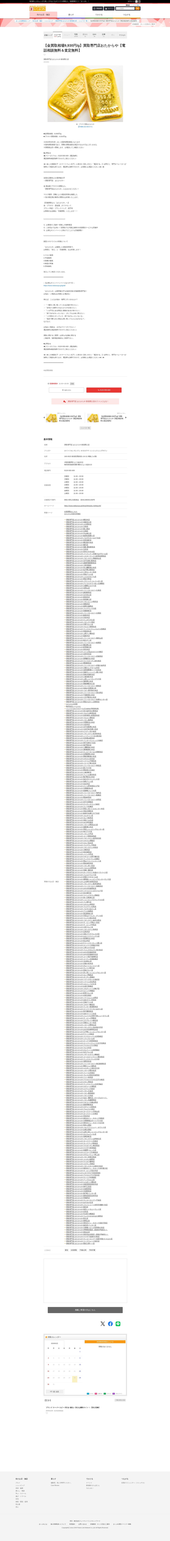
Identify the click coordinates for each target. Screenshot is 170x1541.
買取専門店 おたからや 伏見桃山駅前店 (80, 738)
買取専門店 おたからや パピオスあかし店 (81, 909)
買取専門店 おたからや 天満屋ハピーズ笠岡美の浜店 (85, 1227)
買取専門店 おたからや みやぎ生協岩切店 (81, 952)
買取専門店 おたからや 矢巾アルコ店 (79, 1052)
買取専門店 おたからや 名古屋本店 (78, 893)
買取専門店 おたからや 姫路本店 (78, 636)
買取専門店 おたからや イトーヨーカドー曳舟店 (83, 793)
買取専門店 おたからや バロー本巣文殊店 (81, 1157)
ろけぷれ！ (90, 1488)
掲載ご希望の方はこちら (85, 1310)
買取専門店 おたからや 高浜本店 (78, 1116)
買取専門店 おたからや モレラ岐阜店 (79, 818)
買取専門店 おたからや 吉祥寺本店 (78, 654)
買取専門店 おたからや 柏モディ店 (78, 640)
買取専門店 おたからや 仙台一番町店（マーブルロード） (87, 1098)
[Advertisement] (85, 1447)
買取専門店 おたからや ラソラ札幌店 (79, 806)
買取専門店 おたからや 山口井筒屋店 (79, 822)
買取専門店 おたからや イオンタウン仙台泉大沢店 (84, 1027)
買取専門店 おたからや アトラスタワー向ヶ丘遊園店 (85, 583)
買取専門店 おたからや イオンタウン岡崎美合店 (83, 558)
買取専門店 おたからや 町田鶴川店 (78, 647)
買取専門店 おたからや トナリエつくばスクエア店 (84, 891)
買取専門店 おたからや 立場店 (77, 531)
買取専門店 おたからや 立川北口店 (78, 595)
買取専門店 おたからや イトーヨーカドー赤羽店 (83, 799)
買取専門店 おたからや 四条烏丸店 (78, 631)
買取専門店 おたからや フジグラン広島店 (81, 906)
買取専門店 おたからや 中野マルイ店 (79, 624)
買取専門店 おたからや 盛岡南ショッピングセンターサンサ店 (88, 879)
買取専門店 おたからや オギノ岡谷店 (79, 1082)
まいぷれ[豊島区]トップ (23, 21)
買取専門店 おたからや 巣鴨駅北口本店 (80, 658)
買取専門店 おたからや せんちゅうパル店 (81, 1134)
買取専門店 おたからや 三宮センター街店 (81, 572)
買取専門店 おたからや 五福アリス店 (79, 1002)
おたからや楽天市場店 (72, 514)
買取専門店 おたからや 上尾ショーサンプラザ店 (83, 679)
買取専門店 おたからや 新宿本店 (78, 597)
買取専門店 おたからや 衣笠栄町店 (78, 540)
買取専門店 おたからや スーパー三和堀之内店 (82, 945)
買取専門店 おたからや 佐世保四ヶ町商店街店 (82, 715)
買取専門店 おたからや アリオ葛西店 (79, 911)
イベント (89, 1483)
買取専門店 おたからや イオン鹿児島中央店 (82, 690)
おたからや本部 (71, 704)
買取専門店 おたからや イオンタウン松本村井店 (83, 734)
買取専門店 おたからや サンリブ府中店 (80, 968)
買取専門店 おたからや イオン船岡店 (79, 720)
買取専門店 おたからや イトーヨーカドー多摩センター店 (87, 699)
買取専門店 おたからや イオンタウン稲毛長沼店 (83, 838)
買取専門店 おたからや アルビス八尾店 (80, 1109)
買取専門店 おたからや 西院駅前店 (78, 663)
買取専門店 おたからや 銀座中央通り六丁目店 (82, 813)
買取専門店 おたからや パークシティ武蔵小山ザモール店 (87, 554)
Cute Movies (55, 1485)
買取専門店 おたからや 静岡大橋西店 (79, 606)
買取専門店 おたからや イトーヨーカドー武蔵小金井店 (86, 665)
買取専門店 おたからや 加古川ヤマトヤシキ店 (82, 779)
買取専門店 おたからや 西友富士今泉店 (80, 770)
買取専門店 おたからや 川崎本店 (78, 850)
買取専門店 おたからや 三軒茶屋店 (78, 565)
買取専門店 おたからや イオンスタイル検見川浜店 (84, 1166)
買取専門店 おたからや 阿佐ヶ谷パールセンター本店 (85, 809)
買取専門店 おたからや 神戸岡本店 (78, 745)
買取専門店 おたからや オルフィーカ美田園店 (82, 1050)
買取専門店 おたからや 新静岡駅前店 (79, 1105)
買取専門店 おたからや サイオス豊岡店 (80, 1161)
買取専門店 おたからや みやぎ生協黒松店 (81, 888)
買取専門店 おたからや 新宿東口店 (78, 599)
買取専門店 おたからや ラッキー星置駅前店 (82, 1007)
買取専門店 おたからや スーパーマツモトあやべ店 (84, 1009)
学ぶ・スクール (21, 1493)
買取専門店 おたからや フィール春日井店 (81, 775)
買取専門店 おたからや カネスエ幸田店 (80, 904)
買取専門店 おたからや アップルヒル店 (80, 1180)
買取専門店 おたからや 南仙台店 (78, 1232)
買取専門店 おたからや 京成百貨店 (78, 1189)
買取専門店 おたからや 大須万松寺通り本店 (82, 729)
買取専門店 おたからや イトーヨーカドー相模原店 (84, 886)
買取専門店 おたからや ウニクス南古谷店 (81, 918)
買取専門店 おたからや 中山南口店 (78, 533)
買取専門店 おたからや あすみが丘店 (79, 1202)
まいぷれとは (43, 1524)
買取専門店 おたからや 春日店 (77, 1207)
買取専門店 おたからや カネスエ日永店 (80, 759)
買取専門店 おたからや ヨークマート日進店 (82, 1141)
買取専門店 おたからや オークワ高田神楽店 (82, 1041)
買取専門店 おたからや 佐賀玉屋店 (78, 995)
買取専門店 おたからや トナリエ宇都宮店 (81, 761)
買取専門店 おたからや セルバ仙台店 (79, 843)
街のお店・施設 (43, 15)
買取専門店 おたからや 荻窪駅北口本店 (80, 938)
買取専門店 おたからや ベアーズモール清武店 (82, 979)
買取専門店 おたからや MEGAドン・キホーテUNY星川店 (87, 1168)
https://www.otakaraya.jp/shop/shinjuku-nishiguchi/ (82, 506)
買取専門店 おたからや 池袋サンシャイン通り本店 (84, 672)
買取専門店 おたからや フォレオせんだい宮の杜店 (84, 950)
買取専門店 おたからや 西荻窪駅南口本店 (81, 756)
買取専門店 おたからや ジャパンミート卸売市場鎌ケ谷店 (87, 1205)
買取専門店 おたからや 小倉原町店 (78, 772)
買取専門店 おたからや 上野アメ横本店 (80, 633)
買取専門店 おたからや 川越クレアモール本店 (82, 668)
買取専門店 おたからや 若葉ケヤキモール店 (82, 877)
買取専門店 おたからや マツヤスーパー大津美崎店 (84, 1036)
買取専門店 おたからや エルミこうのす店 (81, 984)
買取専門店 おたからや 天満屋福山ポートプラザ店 (84, 1120)
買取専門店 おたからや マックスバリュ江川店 (82, 1059)
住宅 (17, 1499)
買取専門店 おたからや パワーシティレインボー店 (84, 581)
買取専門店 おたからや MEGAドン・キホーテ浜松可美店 (86, 1223)
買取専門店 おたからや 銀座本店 (78, 615)
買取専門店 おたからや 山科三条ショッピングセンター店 (87, 1132)
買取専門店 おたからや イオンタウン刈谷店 (82, 847)
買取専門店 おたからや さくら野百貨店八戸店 (82, 786)
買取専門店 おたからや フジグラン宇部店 (81, 845)
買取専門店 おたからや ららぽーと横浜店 (81, 1182)
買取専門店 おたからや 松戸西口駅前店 (80, 570)
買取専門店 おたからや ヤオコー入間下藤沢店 (82, 856)
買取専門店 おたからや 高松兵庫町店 (79, 811)
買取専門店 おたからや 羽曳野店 (78, 1198)
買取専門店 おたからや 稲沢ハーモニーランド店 (83, 1209)
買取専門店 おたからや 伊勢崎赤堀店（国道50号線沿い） (87, 1230)
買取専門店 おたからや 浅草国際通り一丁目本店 (83, 670)
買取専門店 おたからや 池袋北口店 (78, 522)
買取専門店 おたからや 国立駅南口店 (79, 913)
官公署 (18, 1504)
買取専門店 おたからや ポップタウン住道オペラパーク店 (87, 872)
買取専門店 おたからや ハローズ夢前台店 (81, 1025)
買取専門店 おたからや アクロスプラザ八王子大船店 (85, 1079)
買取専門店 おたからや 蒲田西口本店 (79, 681)
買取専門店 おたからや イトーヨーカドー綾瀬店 (83, 642)
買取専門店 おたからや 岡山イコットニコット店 (83, 861)
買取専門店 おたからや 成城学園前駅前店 (81, 563)
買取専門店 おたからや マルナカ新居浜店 (81, 713)
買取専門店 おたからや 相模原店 (78, 604)
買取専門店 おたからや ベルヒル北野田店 (81, 868)
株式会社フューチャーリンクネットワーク (87, 1521)
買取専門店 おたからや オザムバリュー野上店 (82, 1155)
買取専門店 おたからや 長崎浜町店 (78, 1136)
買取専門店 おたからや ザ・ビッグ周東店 (81, 1018)
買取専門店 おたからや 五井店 (77, 549)
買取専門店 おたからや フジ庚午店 (78, 902)
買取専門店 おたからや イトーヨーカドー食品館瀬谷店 (86, 1064)
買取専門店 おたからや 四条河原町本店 (80, 674)
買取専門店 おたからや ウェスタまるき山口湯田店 (84, 1216)
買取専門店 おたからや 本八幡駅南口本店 (81, 567)
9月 (54, 1391)
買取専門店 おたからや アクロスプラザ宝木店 (82, 1175)
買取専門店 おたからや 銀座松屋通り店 (80, 536)
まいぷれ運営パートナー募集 (122, 1524)
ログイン (110, 8)
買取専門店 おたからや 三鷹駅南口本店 (80, 747)
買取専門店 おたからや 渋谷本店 (78, 617)
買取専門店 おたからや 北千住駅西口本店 (81, 727)
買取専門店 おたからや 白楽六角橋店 (79, 986)
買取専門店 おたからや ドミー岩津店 (79, 1077)
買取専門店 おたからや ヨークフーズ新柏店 (82, 1143)
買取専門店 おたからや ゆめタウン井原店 (81, 1000)
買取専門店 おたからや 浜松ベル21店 (79, 820)
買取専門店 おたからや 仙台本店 (78, 784)
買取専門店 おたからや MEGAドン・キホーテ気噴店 (85, 1118)
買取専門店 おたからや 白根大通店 (78, 1129)
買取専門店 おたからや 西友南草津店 (79, 863)
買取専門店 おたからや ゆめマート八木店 (81, 1014)
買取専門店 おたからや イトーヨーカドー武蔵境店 (84, 656)
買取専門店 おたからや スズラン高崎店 (80, 1164)
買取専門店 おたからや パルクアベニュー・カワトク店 (86, 1127)
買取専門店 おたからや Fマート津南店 (80, 1034)
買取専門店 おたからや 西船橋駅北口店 (80, 684)
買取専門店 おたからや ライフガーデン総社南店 (83, 661)
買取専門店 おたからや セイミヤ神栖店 (80, 991)
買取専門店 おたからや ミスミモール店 (80, 1038)
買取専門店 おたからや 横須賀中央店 (79, 542)
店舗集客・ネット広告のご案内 (143, 24)
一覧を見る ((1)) (120, 1400)
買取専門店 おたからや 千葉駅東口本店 (80, 695)
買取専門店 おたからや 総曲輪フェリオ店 (81, 790)
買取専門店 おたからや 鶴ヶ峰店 (78, 529)
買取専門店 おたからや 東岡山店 (78, 1221)
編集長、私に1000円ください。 (61, 1483)
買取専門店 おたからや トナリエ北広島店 (81, 982)
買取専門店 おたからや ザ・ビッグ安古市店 (82, 1170)
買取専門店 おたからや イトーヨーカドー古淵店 (83, 613)
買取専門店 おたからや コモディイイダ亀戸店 (82, 988)
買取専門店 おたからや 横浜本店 (78, 520)
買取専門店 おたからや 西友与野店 (78, 579)
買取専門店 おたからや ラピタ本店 (78, 1048)
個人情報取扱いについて (58, 1524)
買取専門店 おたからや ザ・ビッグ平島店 (81, 925)
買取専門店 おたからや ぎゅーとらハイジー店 (82, 966)
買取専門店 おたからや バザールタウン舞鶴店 (82, 1054)
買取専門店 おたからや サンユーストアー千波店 (83, 1200)
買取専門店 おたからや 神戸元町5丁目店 (81, 743)
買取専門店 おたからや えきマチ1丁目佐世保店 (83, 1173)
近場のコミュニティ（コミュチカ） (133, 1483)
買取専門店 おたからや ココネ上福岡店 (80, 1159)
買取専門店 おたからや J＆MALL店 (79, 961)
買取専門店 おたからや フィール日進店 (80, 1073)
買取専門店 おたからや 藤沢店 (77, 545)
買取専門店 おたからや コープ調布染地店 (81, 836)
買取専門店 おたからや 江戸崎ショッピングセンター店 (86, 1032)
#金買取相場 (48, 370)
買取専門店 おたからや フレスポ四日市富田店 (82, 1075)
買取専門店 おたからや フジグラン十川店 (81, 608)
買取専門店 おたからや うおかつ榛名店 (80, 1004)
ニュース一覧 (83, 21)
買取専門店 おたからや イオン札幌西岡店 (81, 1100)
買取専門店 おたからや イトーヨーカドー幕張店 (83, 686)
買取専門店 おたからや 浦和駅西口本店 (80, 749)
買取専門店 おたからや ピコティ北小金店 (81, 731)
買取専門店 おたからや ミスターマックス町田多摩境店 (86, 556)
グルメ (18, 1483)
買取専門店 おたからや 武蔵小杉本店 (79, 963)
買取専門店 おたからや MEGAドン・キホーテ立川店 (85, 1123)
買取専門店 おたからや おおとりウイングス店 (82, 936)
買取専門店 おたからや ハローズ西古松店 (81, 1070)
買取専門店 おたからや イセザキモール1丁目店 (83, 538)
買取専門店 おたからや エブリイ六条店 (80, 1089)
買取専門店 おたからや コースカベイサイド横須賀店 (85, 1057)
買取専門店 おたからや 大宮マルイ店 (79, 927)
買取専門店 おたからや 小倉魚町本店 (79, 677)
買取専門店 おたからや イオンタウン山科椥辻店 (83, 1139)
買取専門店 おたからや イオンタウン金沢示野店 (83, 920)
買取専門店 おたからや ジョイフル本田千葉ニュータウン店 (87, 1016)
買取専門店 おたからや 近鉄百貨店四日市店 (82, 1184)
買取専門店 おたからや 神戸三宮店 (78, 1186)
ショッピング (49, 21)
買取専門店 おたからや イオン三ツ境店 (80, 622)
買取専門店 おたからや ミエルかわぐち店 (81, 577)
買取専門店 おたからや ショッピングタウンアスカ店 (85, 900)
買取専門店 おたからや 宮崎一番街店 (79, 870)
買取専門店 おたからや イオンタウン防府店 (82, 929)
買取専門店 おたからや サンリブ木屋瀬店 (81, 1177)
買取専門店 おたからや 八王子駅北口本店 (81, 697)
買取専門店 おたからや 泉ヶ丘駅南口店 (80, 897)
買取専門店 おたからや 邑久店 (77, 1218)
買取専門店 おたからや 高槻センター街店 (81, 1023)
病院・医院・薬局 (22, 1502)
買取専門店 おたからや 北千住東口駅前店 (81, 561)
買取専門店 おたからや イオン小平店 (79, 834)
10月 (57, 1391)
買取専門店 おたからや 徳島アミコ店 (79, 781)
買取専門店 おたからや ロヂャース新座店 (81, 1107)
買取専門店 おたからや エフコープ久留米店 (82, 1152)
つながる (126, 15)
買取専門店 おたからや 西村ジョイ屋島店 (81, 1066)
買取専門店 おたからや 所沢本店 (78, 649)
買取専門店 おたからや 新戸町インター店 (81, 1193)
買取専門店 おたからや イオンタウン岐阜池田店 (83, 884)
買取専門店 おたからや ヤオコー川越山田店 (82, 1102)
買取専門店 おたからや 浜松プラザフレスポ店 (82, 934)
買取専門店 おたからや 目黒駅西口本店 (80, 754)
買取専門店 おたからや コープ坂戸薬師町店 (82, 957)
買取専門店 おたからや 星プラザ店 (78, 768)
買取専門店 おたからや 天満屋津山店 (79, 788)
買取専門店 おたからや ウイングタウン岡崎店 (82, 895)
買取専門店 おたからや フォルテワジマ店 (81, 875)
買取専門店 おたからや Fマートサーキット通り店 (84, 943)
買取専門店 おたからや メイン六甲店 (79, 854)
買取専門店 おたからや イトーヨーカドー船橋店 (83, 795)
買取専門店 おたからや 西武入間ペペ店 (80, 1243)
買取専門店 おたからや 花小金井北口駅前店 (82, 711)
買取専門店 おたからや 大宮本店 (78, 724)
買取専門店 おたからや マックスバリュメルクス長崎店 (86, 629)
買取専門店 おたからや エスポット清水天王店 (82, 1068)
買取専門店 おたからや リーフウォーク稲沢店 (82, 1241)
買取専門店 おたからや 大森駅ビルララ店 (81, 586)
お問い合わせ (82, 1524)
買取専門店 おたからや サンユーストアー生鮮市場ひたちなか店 (89, 1239)
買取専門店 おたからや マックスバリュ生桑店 (82, 859)
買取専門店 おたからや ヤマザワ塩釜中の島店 (82, 1236)
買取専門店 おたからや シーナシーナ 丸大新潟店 (84, 736)
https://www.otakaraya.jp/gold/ (54, 285)
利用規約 (72, 1524)
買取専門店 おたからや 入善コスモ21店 (80, 947)
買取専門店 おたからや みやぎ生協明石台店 (82, 1029)
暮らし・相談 (20, 1491)
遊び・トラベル (21, 1496)
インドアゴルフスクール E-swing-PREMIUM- (82, 708)
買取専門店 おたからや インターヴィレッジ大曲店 (84, 740)
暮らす (71, 15)
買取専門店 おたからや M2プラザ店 (79, 831)
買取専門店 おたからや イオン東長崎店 (80, 1093)
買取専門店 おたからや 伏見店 (77, 1211)
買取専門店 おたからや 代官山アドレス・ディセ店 (84, 916)
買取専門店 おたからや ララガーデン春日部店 (82, 1145)
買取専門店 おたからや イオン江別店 (79, 1095)
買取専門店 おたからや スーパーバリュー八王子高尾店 (86, 1043)
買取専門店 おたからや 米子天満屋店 (79, 802)
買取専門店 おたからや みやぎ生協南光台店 (82, 954)
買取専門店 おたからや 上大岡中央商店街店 (82, 881)
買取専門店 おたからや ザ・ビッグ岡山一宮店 (82, 922)
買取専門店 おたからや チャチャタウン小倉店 (82, 804)
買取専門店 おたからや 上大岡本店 (78, 524)
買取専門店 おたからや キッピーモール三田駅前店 (84, 752)
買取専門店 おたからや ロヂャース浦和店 (81, 1086)
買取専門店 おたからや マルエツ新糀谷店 (81, 627)
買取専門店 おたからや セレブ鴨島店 (79, 975)
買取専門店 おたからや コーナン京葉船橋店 (82, 959)
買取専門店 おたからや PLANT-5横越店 (80, 1214)
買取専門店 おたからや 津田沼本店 (78, 1061)
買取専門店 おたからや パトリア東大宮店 (81, 763)
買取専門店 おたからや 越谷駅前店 (78, 592)
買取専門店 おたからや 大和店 (77, 526)
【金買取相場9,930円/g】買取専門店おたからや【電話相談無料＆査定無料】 (70, 418)
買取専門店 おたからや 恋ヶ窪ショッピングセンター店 (86, 973)
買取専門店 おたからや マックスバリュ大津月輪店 (84, 1084)
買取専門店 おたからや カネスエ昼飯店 (80, 840)
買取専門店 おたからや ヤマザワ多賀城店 (81, 1148)
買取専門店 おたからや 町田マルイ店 (79, 993)
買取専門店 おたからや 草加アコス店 (79, 574)
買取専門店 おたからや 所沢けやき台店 (80, 551)
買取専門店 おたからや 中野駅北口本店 (80, 722)
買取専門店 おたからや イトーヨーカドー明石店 (83, 765)
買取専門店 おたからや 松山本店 (78, 941)
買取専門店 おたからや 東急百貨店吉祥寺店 (82, 1196)
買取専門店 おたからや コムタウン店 (79, 815)
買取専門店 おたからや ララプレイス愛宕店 (82, 1020)
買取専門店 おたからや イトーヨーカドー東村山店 (84, 638)
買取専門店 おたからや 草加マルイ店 (79, 970)
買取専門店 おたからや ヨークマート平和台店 (82, 1111)
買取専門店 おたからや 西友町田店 (78, 797)
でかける (99, 15)
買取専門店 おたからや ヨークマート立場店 (82, 1114)
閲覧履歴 (99, 8)
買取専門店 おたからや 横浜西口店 (78, 645)
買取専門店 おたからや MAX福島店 (79, 852)
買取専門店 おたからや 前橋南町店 (78, 611)
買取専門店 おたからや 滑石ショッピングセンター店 (85, 829)
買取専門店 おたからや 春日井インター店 (81, 1225)
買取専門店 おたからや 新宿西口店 (66, 21)
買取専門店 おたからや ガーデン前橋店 (80, 977)
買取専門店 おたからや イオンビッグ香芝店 (82, 601)
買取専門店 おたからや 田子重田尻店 (79, 1011)
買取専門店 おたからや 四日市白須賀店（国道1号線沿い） (87, 1234)
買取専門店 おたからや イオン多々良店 (80, 866)
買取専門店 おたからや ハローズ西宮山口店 (82, 825)
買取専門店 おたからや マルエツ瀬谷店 (80, 718)
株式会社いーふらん (73, 706)
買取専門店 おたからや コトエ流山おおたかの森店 (84, 652)
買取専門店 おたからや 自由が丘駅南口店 (81, 688)
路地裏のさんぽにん (93, 1485)
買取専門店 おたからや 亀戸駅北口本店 (80, 777)
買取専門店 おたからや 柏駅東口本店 (79, 827)
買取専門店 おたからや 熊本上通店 (78, 1125)
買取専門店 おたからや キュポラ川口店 (80, 620)
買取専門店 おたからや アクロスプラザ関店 (82, 1045)
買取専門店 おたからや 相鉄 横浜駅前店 (80, 547)
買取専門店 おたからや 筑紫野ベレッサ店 (81, 1150)
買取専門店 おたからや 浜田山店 (78, 588)
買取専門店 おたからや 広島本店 (78, 932)
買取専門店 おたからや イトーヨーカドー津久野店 (84, 693)
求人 (17, 1507)
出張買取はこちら (70, 512)
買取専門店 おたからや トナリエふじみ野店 (82, 998)
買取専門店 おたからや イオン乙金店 (79, 1091)
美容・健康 (19, 1488)
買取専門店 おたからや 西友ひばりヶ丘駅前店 (82, 702)
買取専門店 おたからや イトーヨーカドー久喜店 (83, 590)
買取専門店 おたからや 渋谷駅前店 (78, 1191)
